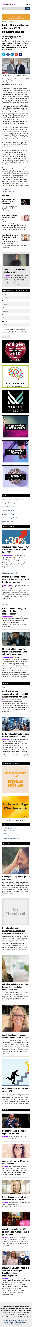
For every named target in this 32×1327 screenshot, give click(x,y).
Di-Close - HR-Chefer (8, 514)
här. (30, 1316)
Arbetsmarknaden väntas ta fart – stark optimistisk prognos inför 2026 (15, 549)
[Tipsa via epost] (17, 54)
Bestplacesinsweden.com (16, 1324)
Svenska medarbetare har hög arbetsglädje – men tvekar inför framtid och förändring (15, 579)
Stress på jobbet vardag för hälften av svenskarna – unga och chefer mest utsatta (14, 652)
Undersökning (7, 555)
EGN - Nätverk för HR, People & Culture (13, 499)
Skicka (6, 336)
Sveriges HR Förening (8, 503)
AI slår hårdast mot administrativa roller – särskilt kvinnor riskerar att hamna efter (15, 694)
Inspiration (6, 1237)
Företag (4, 321)
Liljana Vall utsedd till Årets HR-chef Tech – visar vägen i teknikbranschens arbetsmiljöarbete (15, 1272)
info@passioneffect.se (8, 191)
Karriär (12, 21)
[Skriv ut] (20, 54)
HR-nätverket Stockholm (9, 510)
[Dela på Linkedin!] (12, 54)
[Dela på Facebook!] (8, 54)
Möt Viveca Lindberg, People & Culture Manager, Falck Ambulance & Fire (15, 987)
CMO (5, 833)
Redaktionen (6, 189)
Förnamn (4, 301)
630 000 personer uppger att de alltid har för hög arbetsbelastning (15, 611)
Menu (28, 4)
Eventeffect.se (8, 1322)
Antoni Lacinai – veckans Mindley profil (14, 270)
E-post (4, 294)
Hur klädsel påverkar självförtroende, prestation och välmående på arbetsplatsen (15, 931)
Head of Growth (9, 831)
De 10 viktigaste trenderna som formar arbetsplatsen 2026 (15, 735)
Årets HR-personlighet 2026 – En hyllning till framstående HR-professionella (15, 1232)
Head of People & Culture (12, 838)
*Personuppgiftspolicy (20, 332)
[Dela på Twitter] (4, 54)
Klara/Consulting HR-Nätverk (10, 518)
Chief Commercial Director (12, 836)
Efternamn (5, 308)
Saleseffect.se (22, 1320)
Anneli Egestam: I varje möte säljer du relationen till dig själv (15, 1036)
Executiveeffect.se (10, 1320)
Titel (3, 314)
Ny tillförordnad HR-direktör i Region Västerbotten (8, 202)
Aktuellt (5, 739)
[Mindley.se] (16, 19)
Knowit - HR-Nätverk (8, 521)
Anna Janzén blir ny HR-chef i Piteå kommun (10, 217)
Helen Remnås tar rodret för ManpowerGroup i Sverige (10, 237)
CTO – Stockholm (9, 828)
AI (3, 700)
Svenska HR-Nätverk (8, 506)
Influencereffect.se (20, 1322)
